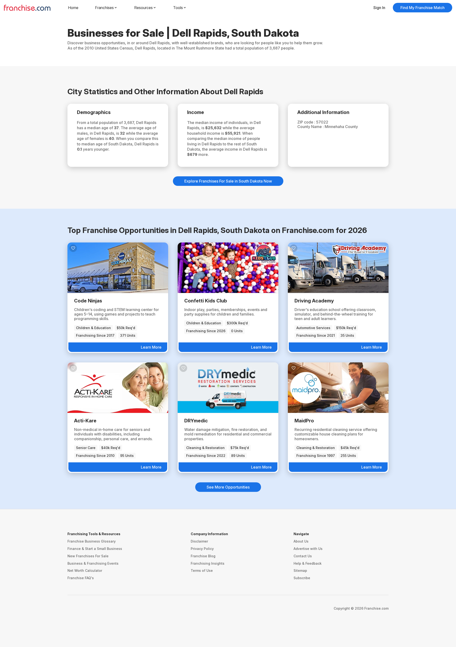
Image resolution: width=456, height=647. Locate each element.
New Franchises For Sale (88, 556)
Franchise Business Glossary (91, 541)
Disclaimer (199, 541)
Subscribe (302, 578)
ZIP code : (306, 122)
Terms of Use (202, 570)
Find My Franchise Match (422, 7)
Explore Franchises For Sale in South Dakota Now (228, 181)
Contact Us (303, 556)
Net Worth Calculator (84, 570)
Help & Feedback (308, 563)
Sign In (379, 7)
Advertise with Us (308, 549)
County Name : (311, 126)
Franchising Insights (207, 563)
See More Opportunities (228, 487)
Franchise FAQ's (80, 578)
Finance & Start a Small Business (94, 549)
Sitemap (300, 570)
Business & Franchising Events (93, 563)
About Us (301, 541)
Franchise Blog (203, 556)
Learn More (151, 347)
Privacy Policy (202, 549)
